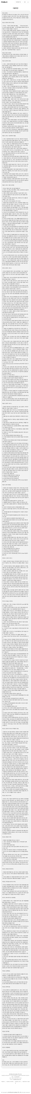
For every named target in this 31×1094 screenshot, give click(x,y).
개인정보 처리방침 (9, 1081)
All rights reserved (26, 1092)
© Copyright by (4, 1092)
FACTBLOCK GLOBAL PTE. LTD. (15, 1092)
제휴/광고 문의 (18, 1081)
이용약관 (3, 1081)
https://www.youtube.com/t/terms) (11, 363)
